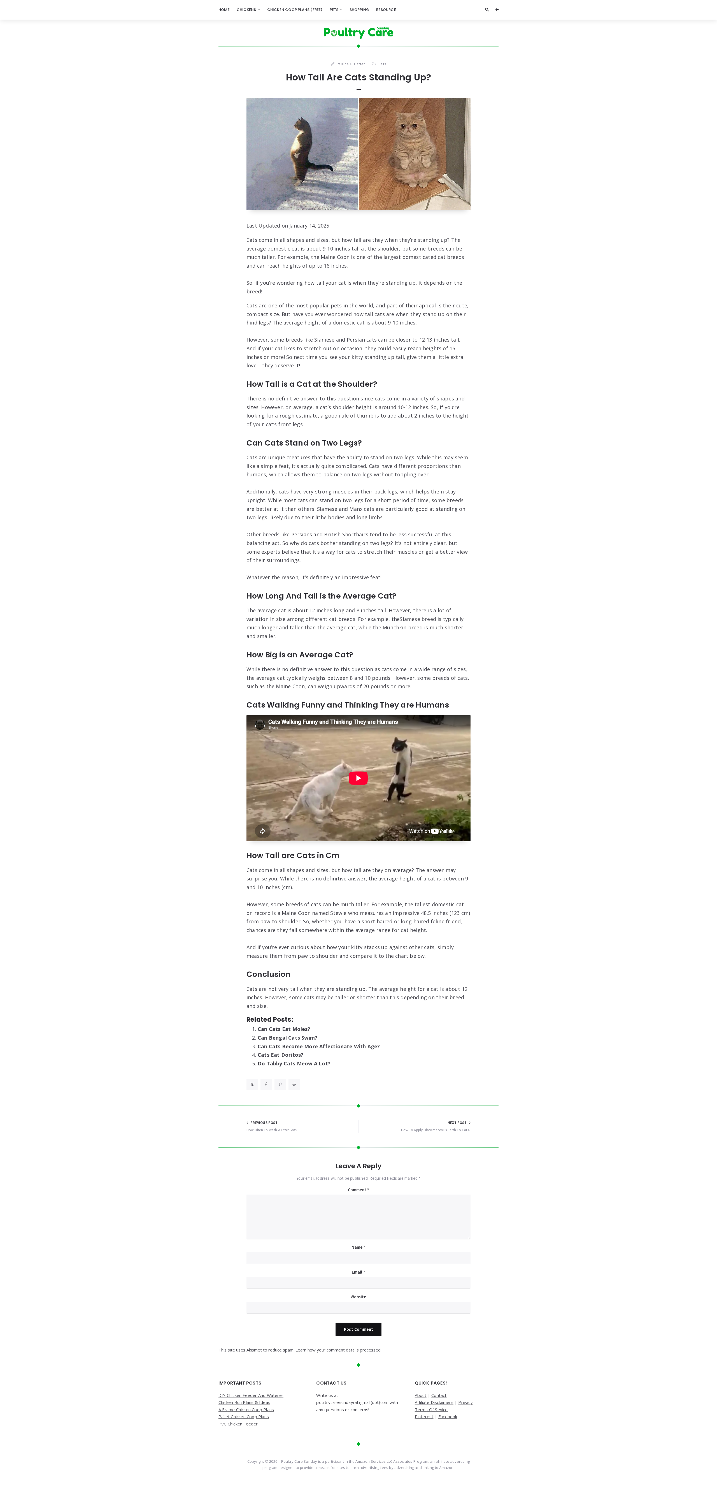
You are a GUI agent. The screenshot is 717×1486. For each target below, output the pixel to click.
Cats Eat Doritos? (280, 1054)
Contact (438, 1395)
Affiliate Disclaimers (434, 1402)
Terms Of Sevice (431, 1409)
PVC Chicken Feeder (238, 1424)
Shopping (359, 9)
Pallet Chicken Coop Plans (243, 1416)
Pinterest (424, 1416)
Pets (334, 9)
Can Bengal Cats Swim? (287, 1037)
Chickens (246, 9)
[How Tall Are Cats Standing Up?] (358, 154)
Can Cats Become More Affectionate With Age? (319, 1046)
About (421, 1395)
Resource (386, 9)
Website (358, 1296)
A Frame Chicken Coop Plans (246, 1409)
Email (358, 1272)
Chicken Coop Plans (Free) (295, 9)
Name (358, 1247)
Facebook (447, 1416)
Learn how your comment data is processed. (338, 1350)
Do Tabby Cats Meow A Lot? (294, 1063)
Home (224, 9)
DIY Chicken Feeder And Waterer (250, 1395)
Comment (358, 1189)
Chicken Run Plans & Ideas (244, 1402)
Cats (382, 63)
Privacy (465, 1402)
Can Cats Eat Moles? (284, 1029)
